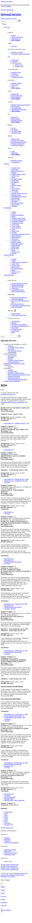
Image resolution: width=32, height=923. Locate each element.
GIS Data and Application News (20, 326)
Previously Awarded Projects (16, 373)
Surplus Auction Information (12, 381)
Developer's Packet (16, 329)
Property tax (14, 117)
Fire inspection (15, 162)
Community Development (18, 220)
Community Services (17, 223)
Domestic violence (16, 83)
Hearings (10, 358)
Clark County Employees (11, 842)
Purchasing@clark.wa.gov (8, 394)
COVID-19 (14, 74)
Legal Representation (17, 145)
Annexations (14, 288)
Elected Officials (9, 255)
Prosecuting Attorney (17, 244)
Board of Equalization (17, 215)
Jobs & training (15, 188)
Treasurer (14, 253)
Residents (7, 838)
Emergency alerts (16, 72)
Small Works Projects (14, 378)
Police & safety (15, 199)
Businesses (7, 839)
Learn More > (8, 6)
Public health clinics (17, 95)
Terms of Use (24, 873)
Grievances (11, 349)
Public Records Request (18, 291)
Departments (7, 207)
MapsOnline (7, 851)
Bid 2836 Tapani (9, 799)
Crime (13, 151)
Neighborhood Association (18, 109)
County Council (15, 226)
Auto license (14, 169)
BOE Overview (12, 355)
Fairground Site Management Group (14, 363)
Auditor (13, 213)
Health (13, 184)
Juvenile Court (15, 240)
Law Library (14, 192)
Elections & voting (16, 179)
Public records (15, 139)
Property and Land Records (19, 297)
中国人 (3, 887)
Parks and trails (15, 198)
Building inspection (16, 160)
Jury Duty (14, 46)
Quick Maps (14, 327)
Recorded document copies (19, 142)
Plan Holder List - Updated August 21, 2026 (16, 423)
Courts (13, 177)
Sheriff (13, 250)
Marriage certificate (16, 120)
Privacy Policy (5, 875)
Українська (4, 902)
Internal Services (11, 14)
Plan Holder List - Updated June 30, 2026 (16, 762)
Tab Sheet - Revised (10, 608)
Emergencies (15, 85)
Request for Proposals (14, 376)
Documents (11, 357)
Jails (12, 187)
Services (6, 163)
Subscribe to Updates (10, 849)
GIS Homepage (15, 321)
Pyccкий (3, 896)
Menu (4, 24)
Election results (15, 106)
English (3, 890)
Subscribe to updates (17, 77)
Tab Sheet (7, 482)
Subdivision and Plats (17, 286)
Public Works (15, 248)
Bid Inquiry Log (8, 560)
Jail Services (14, 239)
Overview (10, 346)
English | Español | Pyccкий (9, 18)
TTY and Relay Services (15, 350)
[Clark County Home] (7, 10)
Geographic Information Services (20, 234)
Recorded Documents (17, 285)
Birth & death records (17, 171)
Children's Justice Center (18, 174)
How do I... (7, 27)
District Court (19, 64)
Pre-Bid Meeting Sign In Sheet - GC (14, 716)
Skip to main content (6, 1)
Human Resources (16, 236)
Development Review (17, 304)
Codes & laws (15, 176)
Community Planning (17, 221)
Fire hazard (14, 153)
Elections (14, 232)
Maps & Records (9, 275)
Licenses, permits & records (19, 193)
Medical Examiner (16, 242)
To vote (13, 128)
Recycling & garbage (17, 203)
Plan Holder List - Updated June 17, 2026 (16, 714)
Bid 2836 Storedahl (9, 797)
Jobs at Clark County (17, 37)
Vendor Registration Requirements (17, 379)
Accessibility (11, 876)
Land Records (15, 331)
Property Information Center (19, 283)
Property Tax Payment (10, 853)
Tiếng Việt (4, 905)
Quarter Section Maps (17, 290)
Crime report (14, 60)
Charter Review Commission (19, 262)
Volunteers (14, 206)
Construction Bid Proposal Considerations (12, 402)
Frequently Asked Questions (16, 360)
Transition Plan (12, 352)
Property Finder (15, 313)
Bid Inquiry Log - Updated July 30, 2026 (15, 481)
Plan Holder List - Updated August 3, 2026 (16, 479)
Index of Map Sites (16, 307)
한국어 (3, 893)
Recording (14, 201)
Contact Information (13, 362)
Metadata (14, 323)
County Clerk (15, 224)
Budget (13, 216)
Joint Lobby (14, 190)
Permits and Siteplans (17, 299)
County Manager (16, 228)
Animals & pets (15, 168)
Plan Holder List (9, 449)
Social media (15, 75)
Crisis (13, 86)
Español (3, 899)
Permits (13, 35)
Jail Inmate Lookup (9, 854)
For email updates (16, 131)
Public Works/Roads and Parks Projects (19, 374)
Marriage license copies (18, 143)
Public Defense (15, 245)
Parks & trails (15, 94)
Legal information (16, 108)
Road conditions (16, 97)
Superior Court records (17, 140)
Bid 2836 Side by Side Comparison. (14, 800)
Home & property (16, 185)
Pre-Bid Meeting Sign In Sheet (13, 562)
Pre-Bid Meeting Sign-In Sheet (13, 652)
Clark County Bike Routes (18, 315)
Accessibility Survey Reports (16, 347)
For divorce (14, 61)
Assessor (13, 212)
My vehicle (14, 129)
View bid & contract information (20, 54)
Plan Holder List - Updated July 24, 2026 (15, 604)
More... (13, 332)
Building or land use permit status (20, 105)
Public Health (15, 247)
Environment (15, 182)
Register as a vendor (17, 52)
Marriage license (16, 38)
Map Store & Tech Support (19, 324)
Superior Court (19, 66)
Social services (15, 204)
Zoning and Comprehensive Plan (20, 305)
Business (13, 172)
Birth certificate (15, 119)
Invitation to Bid (12, 371)
